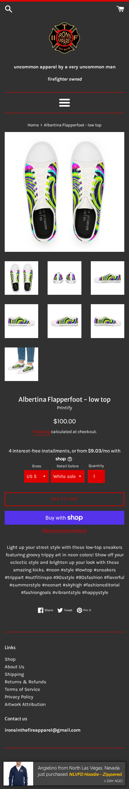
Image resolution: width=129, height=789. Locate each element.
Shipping (41, 431)
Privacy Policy (19, 697)
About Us (14, 667)
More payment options (64, 530)
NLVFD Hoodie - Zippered (95, 774)
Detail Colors (68, 466)
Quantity (96, 465)
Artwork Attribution (25, 704)
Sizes (36, 466)
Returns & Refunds (25, 682)
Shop (10, 659)
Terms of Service (22, 689)
